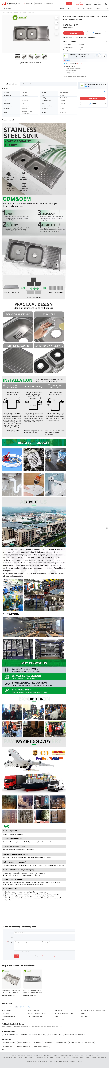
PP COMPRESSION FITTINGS (36, 1016)
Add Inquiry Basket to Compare (31, 63)
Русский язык (39, 1057)
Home (3, 12)
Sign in (105, 4)
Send (16, 956)
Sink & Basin (23, 12)
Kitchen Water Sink (89, 1042)
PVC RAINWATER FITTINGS (9, 1016)
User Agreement (64, 1061)
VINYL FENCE (84, 1016)
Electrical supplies (6, 1010)
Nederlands (57, 1057)
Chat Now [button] (98, 33)
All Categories (7, 9)
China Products (21, 1055)
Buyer (69, 9)
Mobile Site (91, 1055)
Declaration (72, 1061)
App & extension (87, 9)
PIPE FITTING (5, 1013)
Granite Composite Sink (54, 1034)
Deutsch (51, 1057)
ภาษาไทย (82, 1057)
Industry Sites (65, 1055)
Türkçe (87, 1057)
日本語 (73, 1057)
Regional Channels (74, 1055)
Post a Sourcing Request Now (51, 956)
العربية (63, 1057)
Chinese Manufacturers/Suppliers (34, 1055)
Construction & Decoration (12, 12)
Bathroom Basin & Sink (9, 1034)
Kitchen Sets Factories (9, 1042)
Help (78, 9)
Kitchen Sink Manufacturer (23, 1046)
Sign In (65, 76)
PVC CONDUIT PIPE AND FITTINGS (63, 1013)
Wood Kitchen (48, 1042)
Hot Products (13, 1055)
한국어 (68, 1057)
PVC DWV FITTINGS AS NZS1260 (36, 1013)
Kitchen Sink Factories (24, 1042)
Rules (106, 9)
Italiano (46, 1057)
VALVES (83, 1013)
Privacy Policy (80, 1061)
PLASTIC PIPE (58, 1010)
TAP (55, 1016)
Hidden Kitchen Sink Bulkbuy (41, 1046)
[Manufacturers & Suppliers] (11, 3)
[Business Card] (105, 91)
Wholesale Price (57, 1055)
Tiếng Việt (93, 1057)
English (14, 1057)
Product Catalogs (25, 1007)
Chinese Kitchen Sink (74, 1042)
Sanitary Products (33, 1010)
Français (32, 1057)
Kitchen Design (37, 1042)
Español (20, 1057)
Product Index (84, 1055)
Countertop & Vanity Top (38, 1034)
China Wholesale (47, 1055)
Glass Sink (80, 1034)
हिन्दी (77, 1057)
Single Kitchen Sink (61, 1042)
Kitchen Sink (31, 12)
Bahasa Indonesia (102, 1057)
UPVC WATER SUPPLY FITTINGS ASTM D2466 (93, 1010)
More (3, 1050)
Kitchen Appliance (23, 1034)
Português (26, 1057)
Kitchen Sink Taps (7, 1046)
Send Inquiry (74, 33)
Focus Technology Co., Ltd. (43, 1061)
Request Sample (91, 37)
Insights (97, 1055)
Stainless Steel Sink (69, 1034)
